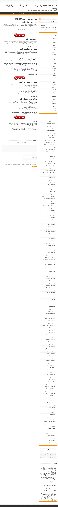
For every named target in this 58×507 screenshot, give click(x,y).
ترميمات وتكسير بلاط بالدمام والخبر (49, 161)
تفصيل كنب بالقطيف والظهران (50, 166)
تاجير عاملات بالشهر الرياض (51, 126)
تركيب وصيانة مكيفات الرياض (50, 151)
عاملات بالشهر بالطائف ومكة (50, 339)
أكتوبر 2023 (54, 89)
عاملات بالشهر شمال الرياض (52, 497)
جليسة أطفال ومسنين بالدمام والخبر (49, 194)
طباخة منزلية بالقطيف (51, 309)
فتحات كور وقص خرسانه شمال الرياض (49, 393)
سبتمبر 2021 (54, 101)
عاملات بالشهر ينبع (52, 355)
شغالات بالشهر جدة (52, 290)
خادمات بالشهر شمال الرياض (45, 473)
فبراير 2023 (54, 94)
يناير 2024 (54, 85)
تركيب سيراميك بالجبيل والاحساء (50, 140)
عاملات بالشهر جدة (52, 346)
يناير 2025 (54, 66)
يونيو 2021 (54, 106)
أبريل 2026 (54, 40)
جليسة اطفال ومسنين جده (51, 208)
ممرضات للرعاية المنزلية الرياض (52, 500)
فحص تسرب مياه (52, 398)
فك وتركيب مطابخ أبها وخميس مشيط (49, 403)
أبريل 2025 (54, 61)
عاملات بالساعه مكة (52, 330)
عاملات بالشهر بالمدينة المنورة (50, 342)
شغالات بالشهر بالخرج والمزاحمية (50, 276)
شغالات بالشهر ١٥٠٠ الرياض (49, 489)
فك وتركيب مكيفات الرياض (51, 405)
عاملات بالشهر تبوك (52, 344)
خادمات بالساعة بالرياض (51, 219)
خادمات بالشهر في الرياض (51, 474)
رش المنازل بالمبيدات (51, 245)
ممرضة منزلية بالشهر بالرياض (50, 431)
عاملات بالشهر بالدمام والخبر (50, 337)
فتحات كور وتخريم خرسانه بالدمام (50, 384)
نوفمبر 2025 (54, 49)
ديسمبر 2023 (54, 87)
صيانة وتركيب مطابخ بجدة (51, 304)
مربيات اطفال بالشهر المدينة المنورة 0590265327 (48, 29)
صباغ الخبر (53, 299)
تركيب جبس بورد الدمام (33, 55)
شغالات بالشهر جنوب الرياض (48, 482)
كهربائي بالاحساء (52, 414)
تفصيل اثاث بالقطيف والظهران (50, 165)
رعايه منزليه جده (52, 250)
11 (52, 454)
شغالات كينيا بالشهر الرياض (49, 494)
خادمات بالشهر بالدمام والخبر (50, 227)
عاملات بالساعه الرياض (51, 327)
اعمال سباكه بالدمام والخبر (51, 121)
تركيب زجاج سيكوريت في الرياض (50, 133)
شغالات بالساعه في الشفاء (48, 477)
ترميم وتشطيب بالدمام (51, 158)
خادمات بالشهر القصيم (51, 224)
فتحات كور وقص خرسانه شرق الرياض (49, 391)
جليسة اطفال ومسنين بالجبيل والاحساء (49, 198)
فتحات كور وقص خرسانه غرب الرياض (49, 395)
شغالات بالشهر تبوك (52, 288)
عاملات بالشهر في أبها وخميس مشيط (49, 351)
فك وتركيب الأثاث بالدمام (51, 402)
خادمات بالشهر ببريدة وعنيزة (50, 233)
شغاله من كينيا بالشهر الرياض (50, 496)
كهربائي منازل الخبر (52, 419)
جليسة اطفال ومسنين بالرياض (50, 201)
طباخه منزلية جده (52, 316)
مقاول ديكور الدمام (34, 96)
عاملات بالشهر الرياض (51, 332)
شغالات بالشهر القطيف (51, 273)
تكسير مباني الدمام (52, 173)
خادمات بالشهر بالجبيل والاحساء (50, 226)
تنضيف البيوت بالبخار (52, 175)
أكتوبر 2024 (54, 70)
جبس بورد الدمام (52, 191)
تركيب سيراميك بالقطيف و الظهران (49, 144)
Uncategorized (53, 118)
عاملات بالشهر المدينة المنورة (50, 334)
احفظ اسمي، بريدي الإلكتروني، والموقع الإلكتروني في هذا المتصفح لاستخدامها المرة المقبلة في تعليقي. (21, 164)
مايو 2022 (54, 99)
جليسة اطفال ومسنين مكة (51, 210)
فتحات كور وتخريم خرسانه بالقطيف (49, 386)
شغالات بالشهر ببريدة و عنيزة (50, 287)
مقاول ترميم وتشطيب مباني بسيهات (49, 424)
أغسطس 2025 (54, 54)
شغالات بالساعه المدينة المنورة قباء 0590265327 (48, 30)
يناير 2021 (54, 108)
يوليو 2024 (54, 75)
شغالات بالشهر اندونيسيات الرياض (47, 479)
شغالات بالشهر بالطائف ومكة (50, 281)
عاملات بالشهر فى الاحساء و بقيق (50, 348)
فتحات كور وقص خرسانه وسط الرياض (49, 396)
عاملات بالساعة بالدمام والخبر (50, 323)
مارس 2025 (54, 63)
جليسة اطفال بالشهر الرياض (48, 472)
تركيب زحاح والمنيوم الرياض (50, 135)
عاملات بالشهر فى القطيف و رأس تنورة (49, 349)
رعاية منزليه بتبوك (52, 248)
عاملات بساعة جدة (52, 356)
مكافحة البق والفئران (52, 426)
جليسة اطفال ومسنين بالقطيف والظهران (48, 203)
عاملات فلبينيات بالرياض (51, 358)
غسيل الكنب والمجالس (51, 379)
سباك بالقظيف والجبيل (51, 252)
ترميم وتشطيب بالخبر (51, 156)
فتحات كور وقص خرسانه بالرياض (50, 388)
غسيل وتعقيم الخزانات (51, 381)
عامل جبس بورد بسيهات (51, 320)
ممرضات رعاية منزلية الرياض (44, 499)
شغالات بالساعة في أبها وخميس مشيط (49, 262)
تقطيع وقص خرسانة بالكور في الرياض (49, 172)
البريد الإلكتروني (34, 157)
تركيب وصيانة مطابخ (52, 147)
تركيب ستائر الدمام (52, 137)
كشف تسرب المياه (24, 13)
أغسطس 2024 (54, 73)
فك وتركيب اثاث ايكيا (52, 400)
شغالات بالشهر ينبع (52, 297)
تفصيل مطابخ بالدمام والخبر (51, 168)
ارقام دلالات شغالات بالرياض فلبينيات (48, 468)
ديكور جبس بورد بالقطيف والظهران (49, 243)
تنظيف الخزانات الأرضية (51, 180)
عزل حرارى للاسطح (52, 370)
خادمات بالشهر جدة (52, 236)
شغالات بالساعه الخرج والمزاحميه (50, 264)
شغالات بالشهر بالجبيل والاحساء (50, 274)
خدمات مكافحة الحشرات (50, 13)
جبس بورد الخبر (52, 189)
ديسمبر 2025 (54, 47)
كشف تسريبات (53, 409)
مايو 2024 (54, 78)
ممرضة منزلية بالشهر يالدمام (50, 433)
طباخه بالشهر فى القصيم (51, 311)
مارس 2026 (54, 42)
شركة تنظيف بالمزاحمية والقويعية (50, 257)
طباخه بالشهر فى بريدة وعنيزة (50, 313)
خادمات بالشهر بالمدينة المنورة (50, 231)
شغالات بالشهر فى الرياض (51, 292)
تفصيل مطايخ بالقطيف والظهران (50, 170)
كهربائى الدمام (53, 410)
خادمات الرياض (52, 217)
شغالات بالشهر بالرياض (51, 280)
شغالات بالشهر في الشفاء (47, 486)
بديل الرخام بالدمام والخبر (51, 123)
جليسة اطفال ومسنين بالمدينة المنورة (49, 205)
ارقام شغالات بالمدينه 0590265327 (50, 23)
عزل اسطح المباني (52, 367)
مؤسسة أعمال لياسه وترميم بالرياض (49, 421)
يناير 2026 (54, 45)
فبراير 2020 (54, 110)
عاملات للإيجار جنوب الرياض (50, 360)
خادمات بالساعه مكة (52, 220)
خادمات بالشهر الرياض (51, 222)
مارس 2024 (54, 82)
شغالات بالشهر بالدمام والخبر (50, 278)
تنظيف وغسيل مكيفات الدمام (50, 187)
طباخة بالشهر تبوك (52, 306)
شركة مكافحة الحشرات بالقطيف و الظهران (48, 259)
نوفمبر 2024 (54, 68)
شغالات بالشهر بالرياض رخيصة (48, 481)
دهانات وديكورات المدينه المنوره (50, 241)
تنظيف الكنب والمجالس (7, 13)
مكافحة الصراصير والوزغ (51, 428)
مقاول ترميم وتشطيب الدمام (32, 74)
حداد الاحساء (53, 212)
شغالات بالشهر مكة (52, 295)
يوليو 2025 (54, 56)
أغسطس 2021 (54, 103)
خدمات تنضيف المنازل (40, 13)
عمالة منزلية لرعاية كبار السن (47, 498)
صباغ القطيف (53, 302)
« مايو (55, 459)
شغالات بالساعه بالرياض (51, 266)
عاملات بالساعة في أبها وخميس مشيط (49, 325)
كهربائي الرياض (52, 412)
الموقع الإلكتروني (34, 160)
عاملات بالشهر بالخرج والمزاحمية (50, 335)
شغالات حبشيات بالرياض (47, 491)
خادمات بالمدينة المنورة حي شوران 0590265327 (48, 25)
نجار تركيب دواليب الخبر (51, 438)
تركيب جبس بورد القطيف (51, 130)
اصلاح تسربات (53, 119)
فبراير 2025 (54, 64)
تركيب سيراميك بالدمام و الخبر (50, 142)
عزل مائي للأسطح (16, 13)
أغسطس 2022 (54, 96)
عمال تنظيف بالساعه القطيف (50, 377)
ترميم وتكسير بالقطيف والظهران (50, 159)
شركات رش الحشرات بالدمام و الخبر (49, 255)
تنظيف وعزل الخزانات (31, 13)
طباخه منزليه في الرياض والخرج (50, 318)
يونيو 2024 (54, 77)
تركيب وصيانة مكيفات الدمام (50, 149)
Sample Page (55, 2)
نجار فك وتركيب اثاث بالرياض (50, 440)
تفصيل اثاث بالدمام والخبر (51, 163)
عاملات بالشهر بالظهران (51, 341)
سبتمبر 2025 (54, 52)
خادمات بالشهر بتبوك (52, 234)
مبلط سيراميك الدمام (33, 31)
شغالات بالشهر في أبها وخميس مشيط (49, 294)
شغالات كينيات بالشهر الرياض (49, 495)
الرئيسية (55, 13)
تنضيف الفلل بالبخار (52, 177)
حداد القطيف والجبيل (52, 215)
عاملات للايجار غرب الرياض (51, 365)
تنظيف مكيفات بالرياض (51, 184)
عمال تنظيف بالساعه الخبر (51, 374)
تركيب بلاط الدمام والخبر (51, 128)
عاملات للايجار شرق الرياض (51, 363)
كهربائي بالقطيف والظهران (51, 417)
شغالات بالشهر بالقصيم (51, 283)
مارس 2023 (54, 92)
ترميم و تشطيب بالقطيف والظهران (49, 154)
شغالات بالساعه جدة (52, 271)
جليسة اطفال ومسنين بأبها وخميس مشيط (48, 196)
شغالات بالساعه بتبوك (51, 269)
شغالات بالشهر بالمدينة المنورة (50, 285)
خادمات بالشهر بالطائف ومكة (50, 229)
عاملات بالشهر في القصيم (51, 353)
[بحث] (40, 19)
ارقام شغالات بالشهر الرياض (49, 470)
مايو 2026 (54, 38)
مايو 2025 (54, 59)
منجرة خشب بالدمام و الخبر (51, 435)
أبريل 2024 (54, 80)
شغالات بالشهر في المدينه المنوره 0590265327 (48, 27)
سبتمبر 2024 (54, 71)
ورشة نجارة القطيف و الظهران (50, 442)
